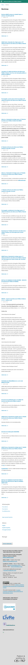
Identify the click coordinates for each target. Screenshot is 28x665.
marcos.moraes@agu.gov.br (13, 565)
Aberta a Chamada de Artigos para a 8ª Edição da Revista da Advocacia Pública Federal (13, 173)
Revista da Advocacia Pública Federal (12, 1)
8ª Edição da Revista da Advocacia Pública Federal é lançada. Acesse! (12, 147)
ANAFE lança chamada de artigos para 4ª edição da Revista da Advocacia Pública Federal (13, 417)
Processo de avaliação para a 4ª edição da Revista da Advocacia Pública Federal (12, 400)
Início (2, 4)
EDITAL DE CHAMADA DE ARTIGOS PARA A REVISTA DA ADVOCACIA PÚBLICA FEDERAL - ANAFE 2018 (12, 481)
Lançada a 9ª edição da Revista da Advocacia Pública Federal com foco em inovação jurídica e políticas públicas (13, 73)
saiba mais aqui (21, 180)
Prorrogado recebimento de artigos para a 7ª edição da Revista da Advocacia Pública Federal (13, 211)
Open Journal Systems (7, 517)
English (3, 525)
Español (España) (6, 527)
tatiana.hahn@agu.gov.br (16, 566)
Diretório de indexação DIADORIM (10, 431)
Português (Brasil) (6, 529)
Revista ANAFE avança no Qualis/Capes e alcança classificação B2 (12, 15)
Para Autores (5, 509)
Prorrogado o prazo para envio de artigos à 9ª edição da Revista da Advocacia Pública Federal (13, 99)
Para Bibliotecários (6, 511)
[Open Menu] (1, 1)
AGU (4, 465)
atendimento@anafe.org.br (10, 570)
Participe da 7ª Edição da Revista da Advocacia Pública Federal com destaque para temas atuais (13, 232)
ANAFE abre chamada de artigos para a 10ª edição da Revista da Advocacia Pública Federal (13, 42)
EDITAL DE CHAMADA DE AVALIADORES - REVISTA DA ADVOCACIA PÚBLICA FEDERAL (13, 280)
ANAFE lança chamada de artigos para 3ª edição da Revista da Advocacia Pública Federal (13, 448)
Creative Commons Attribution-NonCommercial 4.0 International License (13, 586)
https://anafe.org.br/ (8, 557)
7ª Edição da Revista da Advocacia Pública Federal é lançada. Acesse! (12, 190)
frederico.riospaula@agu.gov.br (10, 561)
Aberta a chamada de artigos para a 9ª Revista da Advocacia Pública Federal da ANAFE (13, 120)
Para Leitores (5, 506)
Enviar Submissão (7, 543)
